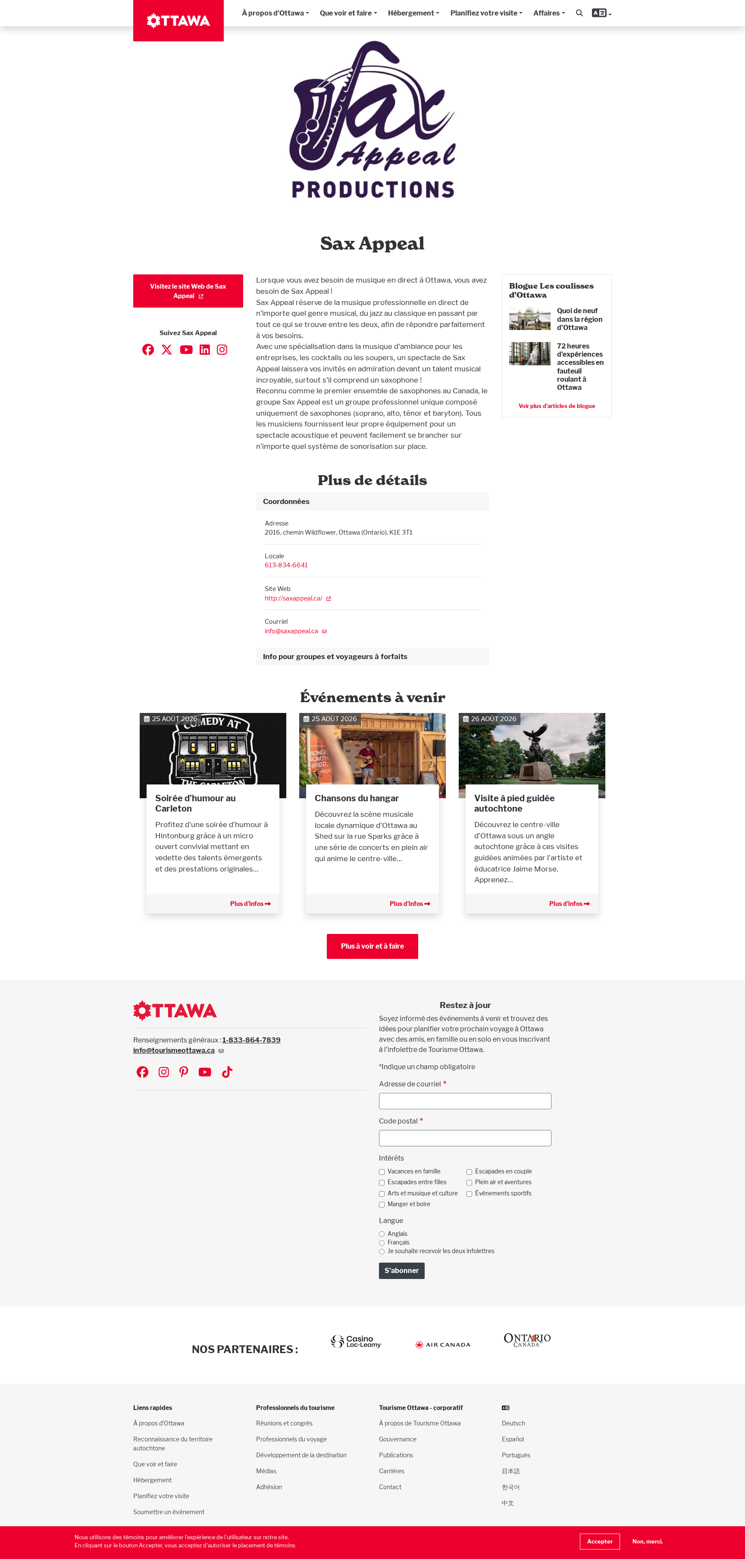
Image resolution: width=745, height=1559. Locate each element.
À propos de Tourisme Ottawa (420, 1423)
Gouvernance (397, 1439)
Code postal (398, 1121)
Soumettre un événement (168, 1511)
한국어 (511, 1487)
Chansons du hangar (357, 798)
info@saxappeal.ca (291, 631)
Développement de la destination (301, 1455)
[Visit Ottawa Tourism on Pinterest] (183, 1073)
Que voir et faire (346, 13)
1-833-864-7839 (251, 1040)
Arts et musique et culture (423, 1193)
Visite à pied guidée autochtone (514, 803)
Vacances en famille (414, 1171)
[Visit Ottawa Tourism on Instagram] (163, 1073)
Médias (266, 1471)
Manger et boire (409, 1204)
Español (513, 1439)
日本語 (511, 1471)
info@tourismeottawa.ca (174, 1050)
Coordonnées (286, 501)
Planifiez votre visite (484, 13)
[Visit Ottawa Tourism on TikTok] (227, 1073)
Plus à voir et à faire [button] (372, 946)
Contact (390, 1487)
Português (516, 1455)
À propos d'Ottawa (273, 13)
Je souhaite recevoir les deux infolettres (441, 1251)
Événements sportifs (503, 1193)
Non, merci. (647, 1541)
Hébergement (411, 13)
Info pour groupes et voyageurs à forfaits (335, 656)
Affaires (546, 13)
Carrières (391, 1471)
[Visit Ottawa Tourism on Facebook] (142, 1073)
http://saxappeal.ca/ (293, 598)
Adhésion (269, 1487)
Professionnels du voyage (291, 1439)
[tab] (372, 501)
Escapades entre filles (417, 1182)
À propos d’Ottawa (159, 1423)
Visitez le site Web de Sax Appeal (188, 291)
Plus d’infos (247, 903)
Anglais (397, 1233)
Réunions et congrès (284, 1423)
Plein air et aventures (503, 1182)
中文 (508, 1502)
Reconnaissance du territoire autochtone (173, 1443)
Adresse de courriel (410, 1084)
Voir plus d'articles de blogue (557, 406)
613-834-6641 (286, 565)
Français (399, 1242)
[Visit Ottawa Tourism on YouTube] (205, 1073)
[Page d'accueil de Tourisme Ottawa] (178, 20)
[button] (579, 13)
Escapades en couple (503, 1171)
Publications (396, 1455)
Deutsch (513, 1423)
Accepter (600, 1541)
